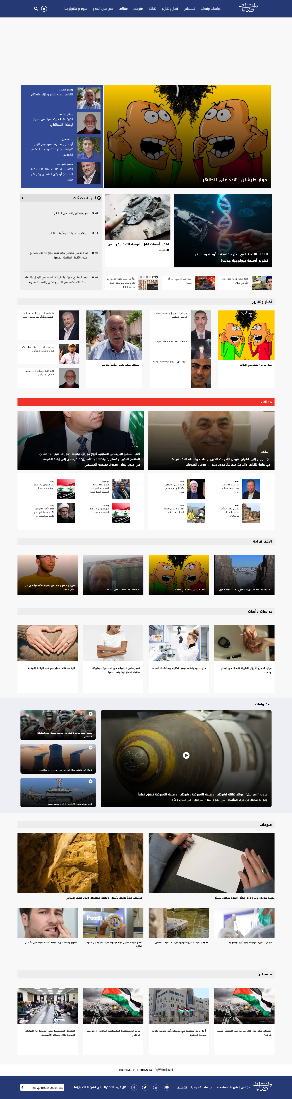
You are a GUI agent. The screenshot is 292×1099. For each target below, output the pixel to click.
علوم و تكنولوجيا (75, 9)
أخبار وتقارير (170, 9)
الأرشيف (182, 1087)
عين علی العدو (103, 9)
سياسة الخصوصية (201, 1087)
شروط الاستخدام (227, 1087)
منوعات (138, 9)
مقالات (123, 9)
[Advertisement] (146, 49)
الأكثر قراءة (262, 541)
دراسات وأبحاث (210, 9)
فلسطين (189, 9)
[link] (134, 1087)
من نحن (245, 1087)
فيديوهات (263, 704)
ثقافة (152, 9)
